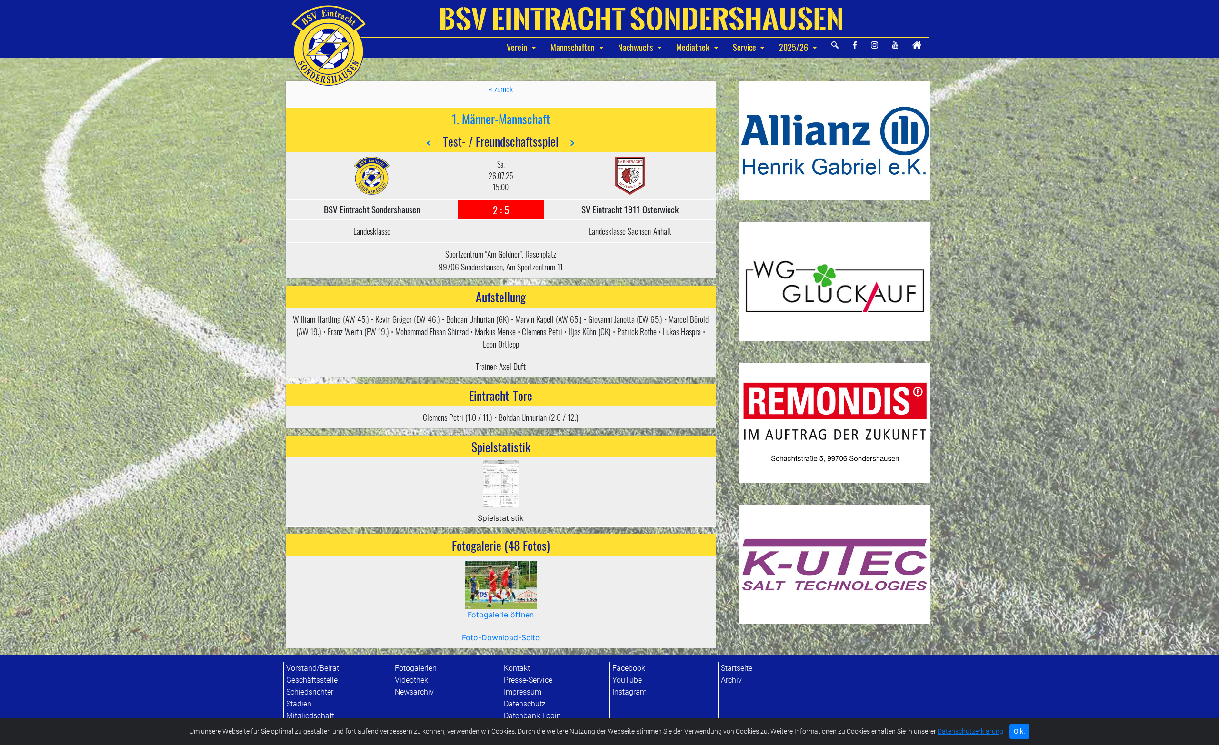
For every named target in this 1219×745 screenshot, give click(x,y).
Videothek (411, 680)
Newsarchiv (414, 691)
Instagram (629, 691)
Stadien (298, 703)
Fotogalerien (416, 668)
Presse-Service (528, 680)
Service (744, 47)
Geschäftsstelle (312, 680)
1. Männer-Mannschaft (501, 118)
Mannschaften (573, 47)
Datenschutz (525, 703)
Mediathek (692, 47)
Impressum (522, 691)
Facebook (628, 668)
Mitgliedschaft (310, 715)
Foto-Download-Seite (501, 637)
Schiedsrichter (309, 691)
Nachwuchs (636, 47)
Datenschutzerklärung (970, 731)
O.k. (1019, 731)
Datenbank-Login (532, 715)
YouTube (627, 680)
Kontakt (517, 668)
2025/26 (793, 47)
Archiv (731, 680)
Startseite (736, 668)
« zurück (501, 88)
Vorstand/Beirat (312, 668)
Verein (518, 47)
